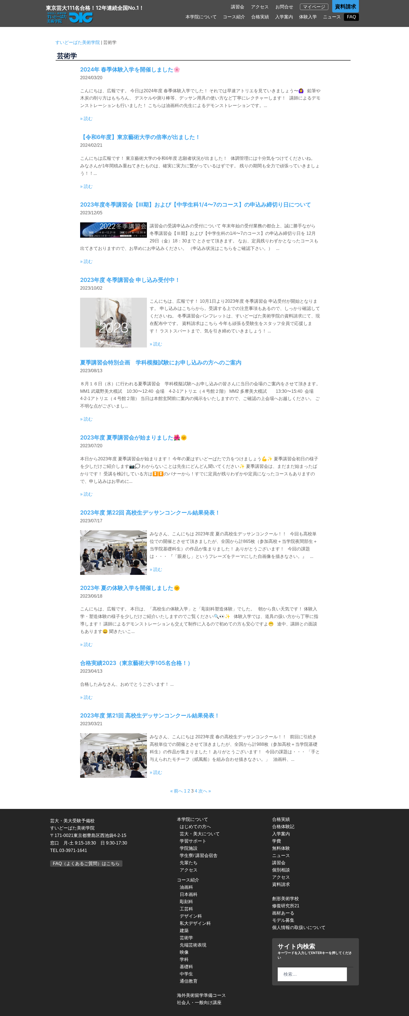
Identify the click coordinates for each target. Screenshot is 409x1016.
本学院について (201, 16)
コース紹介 (234, 16)
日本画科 (189, 894)
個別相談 (281, 870)
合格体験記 (283, 826)
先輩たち (189, 862)
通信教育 (189, 981)
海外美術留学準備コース (201, 995)
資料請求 (345, 6)
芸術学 (186, 937)
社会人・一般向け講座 (199, 1002)
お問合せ (284, 6)
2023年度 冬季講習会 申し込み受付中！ (130, 280)
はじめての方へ (195, 826)
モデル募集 (283, 920)
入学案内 (284, 16)
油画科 (186, 887)
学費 (276, 841)
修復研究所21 (285, 905)
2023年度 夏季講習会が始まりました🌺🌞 (133, 437)
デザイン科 (191, 916)
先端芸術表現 (193, 945)
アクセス (260, 6)
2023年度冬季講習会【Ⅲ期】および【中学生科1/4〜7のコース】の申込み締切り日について (195, 204)
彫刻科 (186, 901)
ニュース (332, 16)
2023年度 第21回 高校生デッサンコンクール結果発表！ (150, 715)
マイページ (314, 6)
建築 (184, 930)
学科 (184, 959)
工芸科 (186, 908)
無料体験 (281, 848)
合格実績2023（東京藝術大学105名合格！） (136, 663)
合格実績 (260, 16)
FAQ (351, 16)
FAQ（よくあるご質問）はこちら (86, 863)
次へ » (204, 791)
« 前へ (176, 791)
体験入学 (308, 16)
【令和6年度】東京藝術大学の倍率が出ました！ (140, 137)
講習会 (237, 6)
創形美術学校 (285, 898)
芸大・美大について (200, 833)
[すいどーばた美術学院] (70, 17)
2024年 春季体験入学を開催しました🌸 (130, 69)
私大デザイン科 (195, 923)
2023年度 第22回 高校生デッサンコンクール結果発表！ (150, 512)
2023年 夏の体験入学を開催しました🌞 (130, 588)
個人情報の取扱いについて (299, 927)
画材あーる (283, 913)
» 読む (86, 118)
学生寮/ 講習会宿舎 (199, 855)
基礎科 (186, 966)
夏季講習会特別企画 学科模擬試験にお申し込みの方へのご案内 (161, 362)
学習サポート (193, 841)
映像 (184, 952)
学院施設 (189, 848)
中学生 (186, 974)
